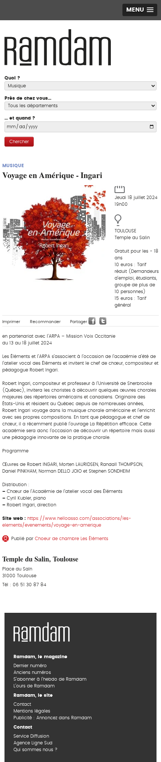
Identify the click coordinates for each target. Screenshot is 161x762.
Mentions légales (31, 711)
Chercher (19, 141)
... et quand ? (19, 118)
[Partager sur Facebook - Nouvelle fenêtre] (92, 321)
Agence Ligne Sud (32, 743)
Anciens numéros (32, 672)
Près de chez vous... (27, 98)
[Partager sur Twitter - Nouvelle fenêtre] (103, 321)
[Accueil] (57, 46)
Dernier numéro (30, 665)
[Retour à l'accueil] (41, 631)
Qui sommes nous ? (35, 749)
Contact (22, 704)
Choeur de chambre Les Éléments (71, 538)
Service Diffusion (31, 736)
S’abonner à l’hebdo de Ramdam (49, 679)
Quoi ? (12, 78)
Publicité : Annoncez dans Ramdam (52, 718)
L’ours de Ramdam (34, 686)
